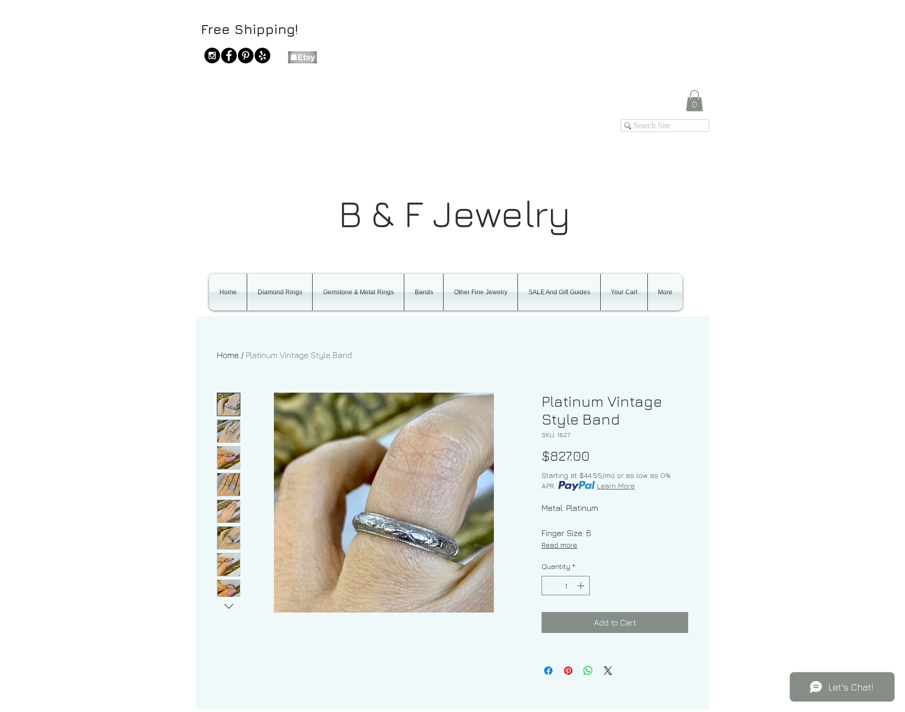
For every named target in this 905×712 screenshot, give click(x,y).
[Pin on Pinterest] (568, 670)
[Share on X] (608, 670)
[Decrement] (549, 585)
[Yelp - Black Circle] (262, 55)
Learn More (616, 485)
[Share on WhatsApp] (588, 670)
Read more (559, 544)
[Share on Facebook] (548, 670)
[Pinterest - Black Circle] (245, 55)
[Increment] (581, 585)
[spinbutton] (565, 585)
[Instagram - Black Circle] (212, 55)
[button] (694, 101)
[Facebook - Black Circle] (229, 55)
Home (228, 355)
